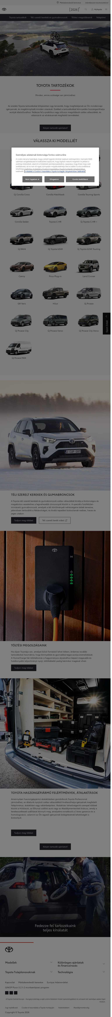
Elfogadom (54, 179)
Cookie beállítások (80, 179)
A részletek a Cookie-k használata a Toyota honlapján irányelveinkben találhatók (55, 171)
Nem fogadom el (32, 179)
